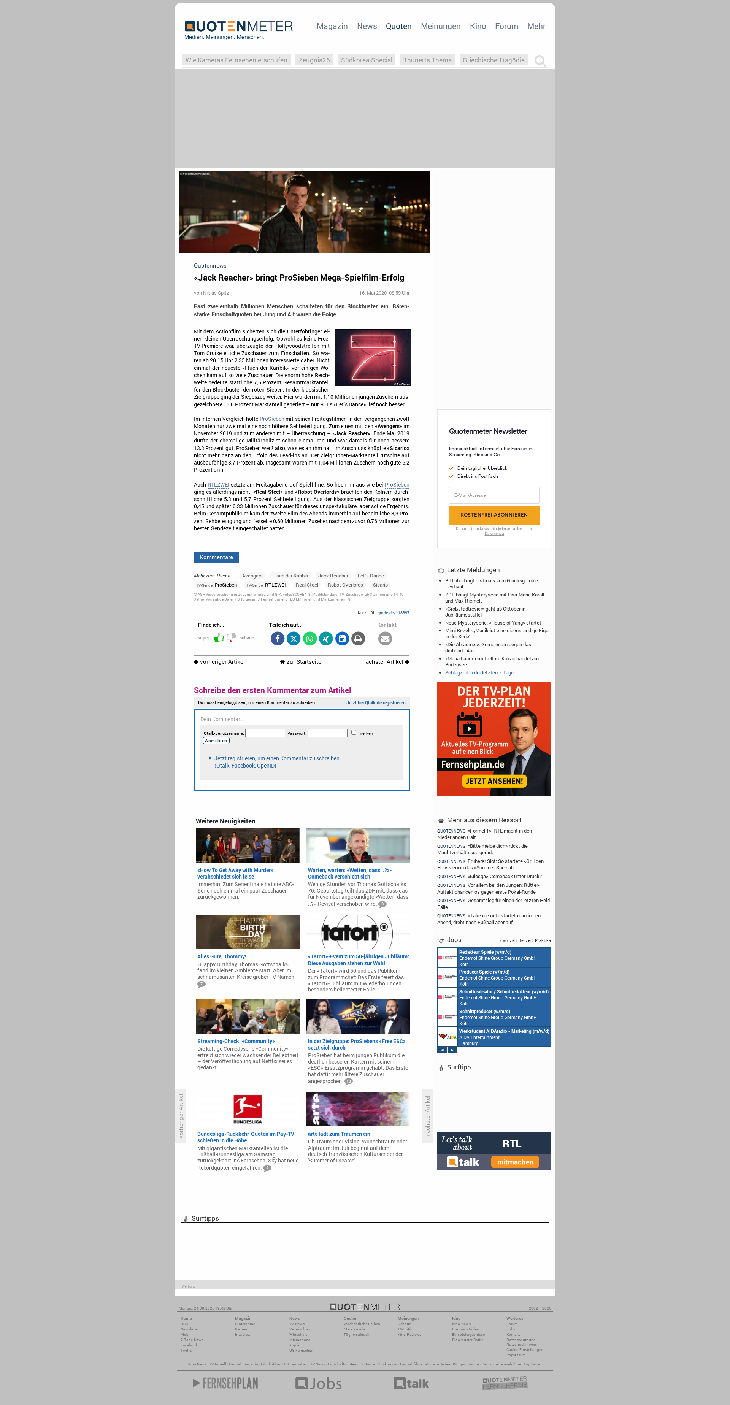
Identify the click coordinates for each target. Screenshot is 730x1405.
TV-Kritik (405, 1329)
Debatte (404, 1323)
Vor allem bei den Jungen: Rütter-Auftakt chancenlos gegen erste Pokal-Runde (488, 888)
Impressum (516, 1355)
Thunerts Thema (427, 60)
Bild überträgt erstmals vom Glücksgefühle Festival (491, 583)
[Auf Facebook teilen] (277, 639)
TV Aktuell (217, 1364)
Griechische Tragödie (494, 60)
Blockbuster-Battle (467, 1339)
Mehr (536, 26)
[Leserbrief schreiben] (385, 639)
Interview (243, 1334)
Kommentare (216, 557)
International (300, 1339)
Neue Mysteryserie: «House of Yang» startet (493, 622)
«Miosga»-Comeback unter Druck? (489, 876)
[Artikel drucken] (358, 639)
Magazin (332, 26)
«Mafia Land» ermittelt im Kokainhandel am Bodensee (492, 661)
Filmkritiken (271, 1364)
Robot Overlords (345, 585)
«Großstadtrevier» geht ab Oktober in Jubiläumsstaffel (485, 611)
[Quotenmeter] (239, 30)
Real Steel (307, 585)
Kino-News (461, 1323)
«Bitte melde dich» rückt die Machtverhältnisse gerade (482, 849)
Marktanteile (354, 1329)
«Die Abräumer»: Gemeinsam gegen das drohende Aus (488, 647)
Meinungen (441, 26)
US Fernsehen (296, 1364)
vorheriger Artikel (221, 661)
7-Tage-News (192, 1339)
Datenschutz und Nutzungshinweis (521, 1342)
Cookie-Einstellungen (524, 1349)
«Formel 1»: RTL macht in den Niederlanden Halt (484, 833)
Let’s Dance (371, 575)
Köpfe (294, 1345)
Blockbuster (387, 1364)
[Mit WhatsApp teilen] (310, 639)
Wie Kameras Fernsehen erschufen (236, 60)
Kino (478, 26)
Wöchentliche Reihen (362, 1323)
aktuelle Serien (437, 1364)
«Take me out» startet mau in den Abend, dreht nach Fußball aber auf (489, 918)
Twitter (186, 1350)
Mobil (186, 1334)
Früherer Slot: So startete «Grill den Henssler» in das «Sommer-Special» (490, 864)
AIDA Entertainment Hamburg (504, 1037)
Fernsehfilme (411, 1364)
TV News (317, 1364)
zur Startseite (303, 661)
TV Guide (367, 1364)
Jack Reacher (333, 575)
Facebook (189, 1345)
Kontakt (513, 1334)
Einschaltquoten (342, 1364)
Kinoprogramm (466, 1364)
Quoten (399, 26)
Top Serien (533, 1364)
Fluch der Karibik (290, 575)
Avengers (252, 575)
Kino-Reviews (409, 1334)
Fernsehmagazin (243, 1364)
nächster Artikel (383, 661)
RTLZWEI (218, 484)
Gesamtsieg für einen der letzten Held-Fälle (494, 903)
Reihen (241, 1329)
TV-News (297, 1323)
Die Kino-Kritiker (465, 1329)
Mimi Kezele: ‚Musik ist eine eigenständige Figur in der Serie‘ (497, 633)
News (367, 26)
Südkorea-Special (366, 60)
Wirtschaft (298, 1334)
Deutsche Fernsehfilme (501, 1364)
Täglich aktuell (357, 1334)
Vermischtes (299, 1329)
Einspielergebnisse (468, 1334)
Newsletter (189, 1329)
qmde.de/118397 (393, 612)
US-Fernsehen (301, 1350)
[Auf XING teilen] (326, 639)
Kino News (197, 1364)
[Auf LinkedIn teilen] (342, 639)
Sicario (380, 585)
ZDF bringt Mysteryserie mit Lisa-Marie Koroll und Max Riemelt (494, 597)
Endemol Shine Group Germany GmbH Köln (498, 958)
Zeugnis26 (314, 60)
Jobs (510, 1329)
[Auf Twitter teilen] (294, 639)
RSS (184, 1323)
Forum (506, 26)
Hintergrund (245, 1323)
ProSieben (272, 418)
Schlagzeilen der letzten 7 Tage (479, 672)
